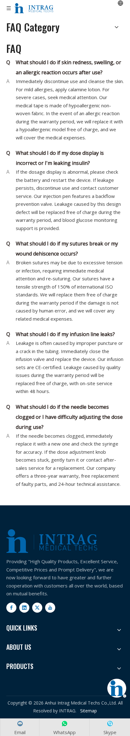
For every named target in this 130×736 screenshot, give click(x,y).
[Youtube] (50, 608)
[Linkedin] (24, 608)
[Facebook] (11, 608)
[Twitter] (37, 608)
